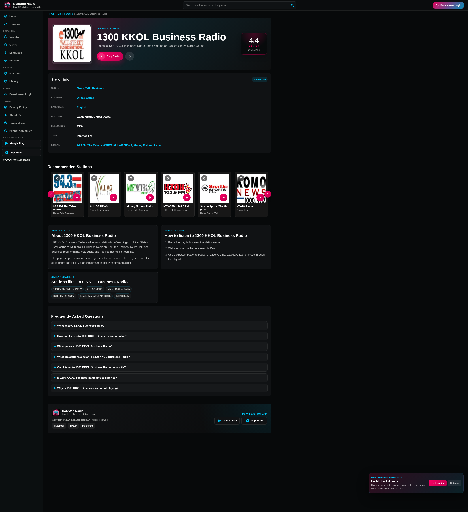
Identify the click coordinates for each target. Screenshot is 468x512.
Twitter (73, 426)
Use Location (437, 483)
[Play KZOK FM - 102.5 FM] (187, 197)
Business (98, 88)
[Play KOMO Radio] (260, 197)
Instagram (87, 426)
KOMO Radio (245, 206)
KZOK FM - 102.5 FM (176, 206)
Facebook (59, 426)
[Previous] (51, 194)
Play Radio (113, 56)
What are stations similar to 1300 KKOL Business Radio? (93, 356)
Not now (454, 483)
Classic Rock (180, 210)
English (81, 107)
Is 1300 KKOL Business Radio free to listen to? (87, 377)
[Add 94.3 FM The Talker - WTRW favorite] (57, 178)
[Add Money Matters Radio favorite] (131, 178)
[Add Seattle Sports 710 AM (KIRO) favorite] (204, 178)
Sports (210, 213)
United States (65, 13)
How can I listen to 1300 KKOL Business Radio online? (92, 336)
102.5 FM (168, 210)
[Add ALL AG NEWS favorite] (94, 178)
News (80, 88)
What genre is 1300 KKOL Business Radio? (84, 346)
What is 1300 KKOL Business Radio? (80, 325)
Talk (87, 88)
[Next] (267, 194)
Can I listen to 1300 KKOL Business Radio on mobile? (91, 367)
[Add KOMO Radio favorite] (241, 178)
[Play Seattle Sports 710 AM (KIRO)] (223, 197)
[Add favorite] (129, 56)
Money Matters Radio (147, 145)
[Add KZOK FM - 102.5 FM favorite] (168, 178)
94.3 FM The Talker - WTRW (94, 145)
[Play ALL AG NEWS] (113, 197)
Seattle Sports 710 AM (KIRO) (95, 296)
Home (51, 13)
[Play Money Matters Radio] (150, 197)
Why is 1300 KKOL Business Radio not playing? (87, 388)
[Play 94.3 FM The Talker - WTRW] (76, 197)
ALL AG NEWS (122, 145)
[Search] (292, 5)
